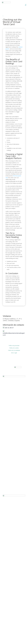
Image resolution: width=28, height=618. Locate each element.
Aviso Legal (14, 352)
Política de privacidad (14, 345)
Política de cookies (14, 348)
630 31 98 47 (9, 328)
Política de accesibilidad (14, 350)
